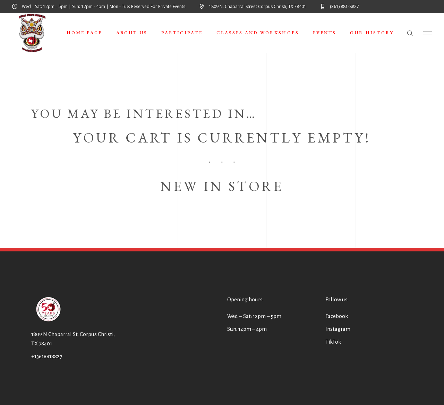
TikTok (333, 342)
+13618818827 (46, 356)
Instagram (337, 329)
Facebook (336, 316)
